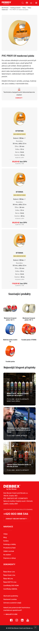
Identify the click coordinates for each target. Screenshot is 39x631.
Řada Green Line (9, 575)
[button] (19, 33)
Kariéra (6, 541)
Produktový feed (9, 548)
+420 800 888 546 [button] (15, 513)
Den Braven (5, 7)
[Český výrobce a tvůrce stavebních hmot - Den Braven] (11, 487)
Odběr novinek (8, 551)
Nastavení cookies (10, 599)
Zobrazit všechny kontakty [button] (16, 519)
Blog (5, 537)
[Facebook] (11, 621)
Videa (5, 534)
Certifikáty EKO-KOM (11, 585)
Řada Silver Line (9, 572)
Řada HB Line (8, 579)
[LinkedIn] (22, 621)
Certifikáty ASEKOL (10, 589)
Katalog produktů (15, 7)
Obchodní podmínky (10, 596)
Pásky (24, 7)
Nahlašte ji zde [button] (11, 614)
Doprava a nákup (9, 558)
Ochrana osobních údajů (12, 603)
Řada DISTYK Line (9, 582)
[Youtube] (27, 621)
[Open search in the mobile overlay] (23, 3)
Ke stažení (7, 555)
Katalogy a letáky (9, 544)
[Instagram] (16, 621)
